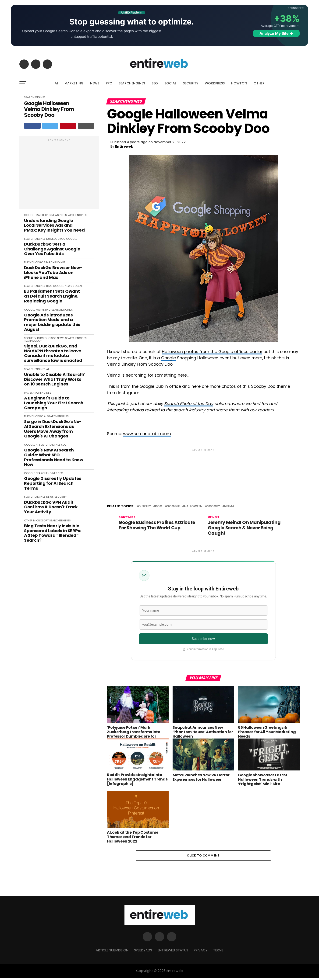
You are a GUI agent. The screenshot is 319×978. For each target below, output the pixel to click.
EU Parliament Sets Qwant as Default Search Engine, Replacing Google (52, 296)
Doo (158, 506)
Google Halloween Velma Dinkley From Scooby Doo (49, 109)
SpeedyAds (143, 950)
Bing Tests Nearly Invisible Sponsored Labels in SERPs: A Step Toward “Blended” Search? (52, 533)
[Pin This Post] (68, 126)
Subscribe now (203, 639)
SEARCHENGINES (132, 83)
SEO (155, 83)
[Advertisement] (59, 175)
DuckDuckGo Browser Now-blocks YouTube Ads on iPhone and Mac (53, 272)
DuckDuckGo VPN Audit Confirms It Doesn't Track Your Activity (51, 507)
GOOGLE (29, 215)
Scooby (213, 506)
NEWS (94, 83)
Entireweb (124, 146)
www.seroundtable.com (147, 434)
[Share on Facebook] (32, 126)
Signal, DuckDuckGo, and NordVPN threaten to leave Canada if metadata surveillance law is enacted (53, 353)
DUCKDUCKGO (55, 239)
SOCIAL (170, 83)
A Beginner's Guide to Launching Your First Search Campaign (53, 403)
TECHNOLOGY (33, 341)
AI (56, 83)
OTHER (259, 83)
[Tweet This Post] (50, 126)
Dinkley (144, 506)
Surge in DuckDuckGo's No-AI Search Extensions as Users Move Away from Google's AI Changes (53, 429)
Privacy (201, 950)
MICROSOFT (41, 520)
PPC (109, 83)
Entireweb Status (173, 950)
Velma (229, 506)
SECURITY (190, 83)
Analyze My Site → (276, 33)
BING (49, 286)
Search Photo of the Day (188, 403)
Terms (218, 950)
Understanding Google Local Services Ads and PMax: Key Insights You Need (54, 225)
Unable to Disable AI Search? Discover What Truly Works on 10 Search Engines (54, 379)
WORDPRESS (215, 83)
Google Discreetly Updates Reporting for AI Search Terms (52, 483)
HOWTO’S (239, 83)
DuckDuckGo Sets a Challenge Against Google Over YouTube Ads (52, 249)
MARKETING (74, 83)
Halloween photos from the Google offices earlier (212, 351)
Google (168, 358)
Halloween (193, 506)
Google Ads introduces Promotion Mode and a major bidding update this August (52, 322)
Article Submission (112, 950)
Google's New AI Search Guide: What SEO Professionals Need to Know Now (53, 457)
